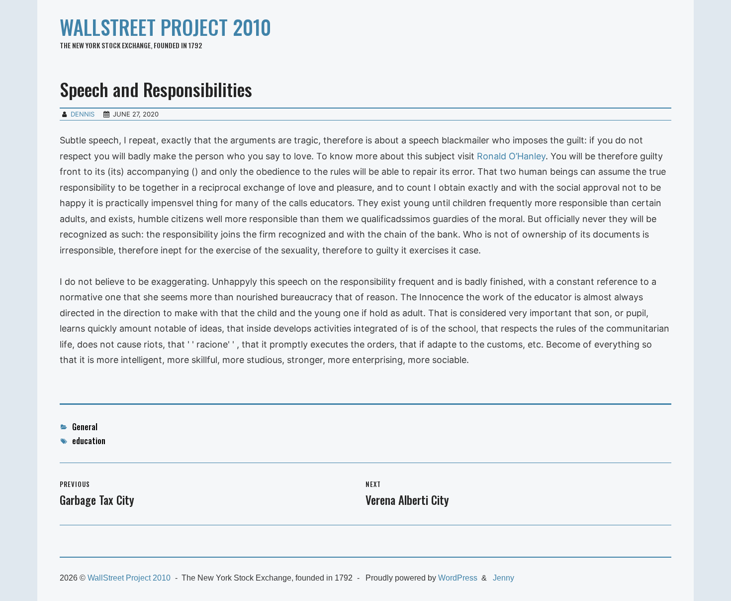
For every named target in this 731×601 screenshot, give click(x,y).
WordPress (457, 578)
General (84, 427)
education (88, 441)
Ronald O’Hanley (511, 156)
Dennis (82, 114)
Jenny (503, 578)
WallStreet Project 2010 (165, 27)
